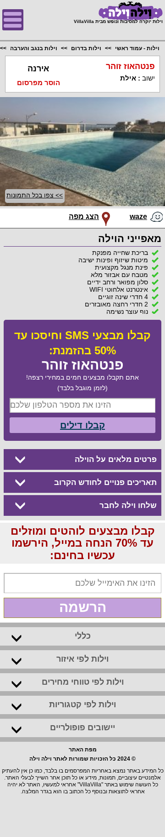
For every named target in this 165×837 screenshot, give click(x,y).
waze (138, 216)
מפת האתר (83, 749)
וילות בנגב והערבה (33, 48)
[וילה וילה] (118, 10)
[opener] (12, 19)
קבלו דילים (82, 425)
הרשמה (82, 607)
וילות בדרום (86, 48)
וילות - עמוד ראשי (137, 48)
